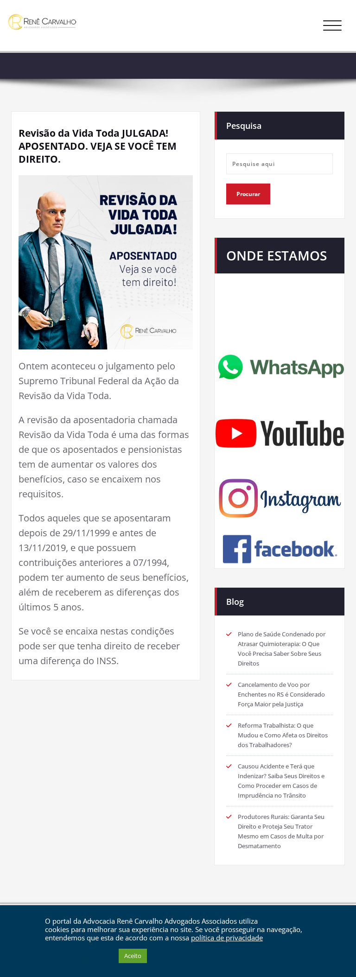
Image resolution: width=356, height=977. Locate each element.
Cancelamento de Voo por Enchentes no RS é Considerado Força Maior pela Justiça (281, 694)
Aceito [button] (132, 956)
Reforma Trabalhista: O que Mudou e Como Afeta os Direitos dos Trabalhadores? (283, 735)
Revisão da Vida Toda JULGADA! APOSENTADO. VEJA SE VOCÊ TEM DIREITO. (98, 146)
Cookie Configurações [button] (79, 956)
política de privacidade (227, 937)
